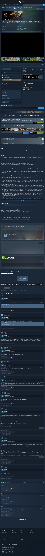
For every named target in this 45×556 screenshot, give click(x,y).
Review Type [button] (3, 284)
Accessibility (22, 534)
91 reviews (5, 409)
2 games (5, 393)
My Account (32, 537)
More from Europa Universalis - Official (14, 226)
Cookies (21, 537)
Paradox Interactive (20, 29)
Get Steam (31, 532)
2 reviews (5, 296)
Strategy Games (7, 7)
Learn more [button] (41, 107)
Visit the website (5, 91)
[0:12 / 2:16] (22, 45)
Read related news (5, 95)
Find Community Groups (6, 98)
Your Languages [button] (6, 287)
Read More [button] (41, 428)
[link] (33, 133)
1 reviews (5, 348)
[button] (2, 4)
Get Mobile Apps (32, 534)
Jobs (13, 534)
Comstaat (5, 295)
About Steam (4, 532)
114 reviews (5, 467)
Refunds (21, 539)
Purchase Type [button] (10, 284)
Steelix (5, 332)
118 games (5, 315)
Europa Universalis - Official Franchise (16, 7)
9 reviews (5, 362)
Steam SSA (4, 534)
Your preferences (10, 273)
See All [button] (41, 144)
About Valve (14, 532)
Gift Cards (3, 539)
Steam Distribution (5, 537)
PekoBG (5, 314)
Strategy (5, 84)
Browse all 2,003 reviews (22, 519)
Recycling (13, 537)
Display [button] (33, 284)
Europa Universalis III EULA (6, 80)
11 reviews (9, 315)
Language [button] (16, 284)
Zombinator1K (6, 408)
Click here (31, 115)
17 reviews (5, 333)
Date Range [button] (23, 284)
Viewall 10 (41, 77)
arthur (5, 376)
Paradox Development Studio (21, 28)
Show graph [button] (40, 284)
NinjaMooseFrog (6, 361)
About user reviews (4, 273)
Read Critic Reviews (10, 258)
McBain (5, 392)
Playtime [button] (28, 284)
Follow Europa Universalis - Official (13, 233)
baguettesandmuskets (7, 347)
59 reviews (5, 438)
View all (42, 261)
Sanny (5, 466)
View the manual (5, 92)
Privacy (21, 532)
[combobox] (33, 5)
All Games (2, 7)
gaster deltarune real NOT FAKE (9, 437)
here (19, 264)
